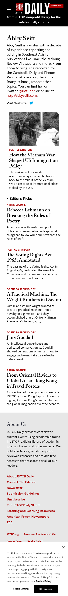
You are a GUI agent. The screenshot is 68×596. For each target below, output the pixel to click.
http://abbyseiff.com (22, 95)
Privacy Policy (14, 541)
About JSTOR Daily (20, 476)
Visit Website (17, 102)
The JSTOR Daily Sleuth (23, 505)
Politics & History (20, 150)
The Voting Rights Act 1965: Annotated (29, 258)
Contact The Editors (21, 482)
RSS (9, 522)
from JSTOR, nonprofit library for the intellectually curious (34, 19)
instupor (28, 90)
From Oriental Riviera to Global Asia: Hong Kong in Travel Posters (32, 381)
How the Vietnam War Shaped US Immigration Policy (33, 161)
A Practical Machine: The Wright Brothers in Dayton (34, 298)
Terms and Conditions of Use (40, 534)
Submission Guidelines (23, 493)
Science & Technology (21, 289)
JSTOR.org (13, 534)
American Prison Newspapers (28, 516)
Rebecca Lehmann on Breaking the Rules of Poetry (28, 216)
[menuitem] (56, 5)
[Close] (63, 547)
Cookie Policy (35, 541)
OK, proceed (45, 588)
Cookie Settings (21, 588)
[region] (34, 569)
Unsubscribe (16, 499)
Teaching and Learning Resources (31, 510)
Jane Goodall (20, 338)
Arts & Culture (16, 205)
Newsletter (56, 5)
